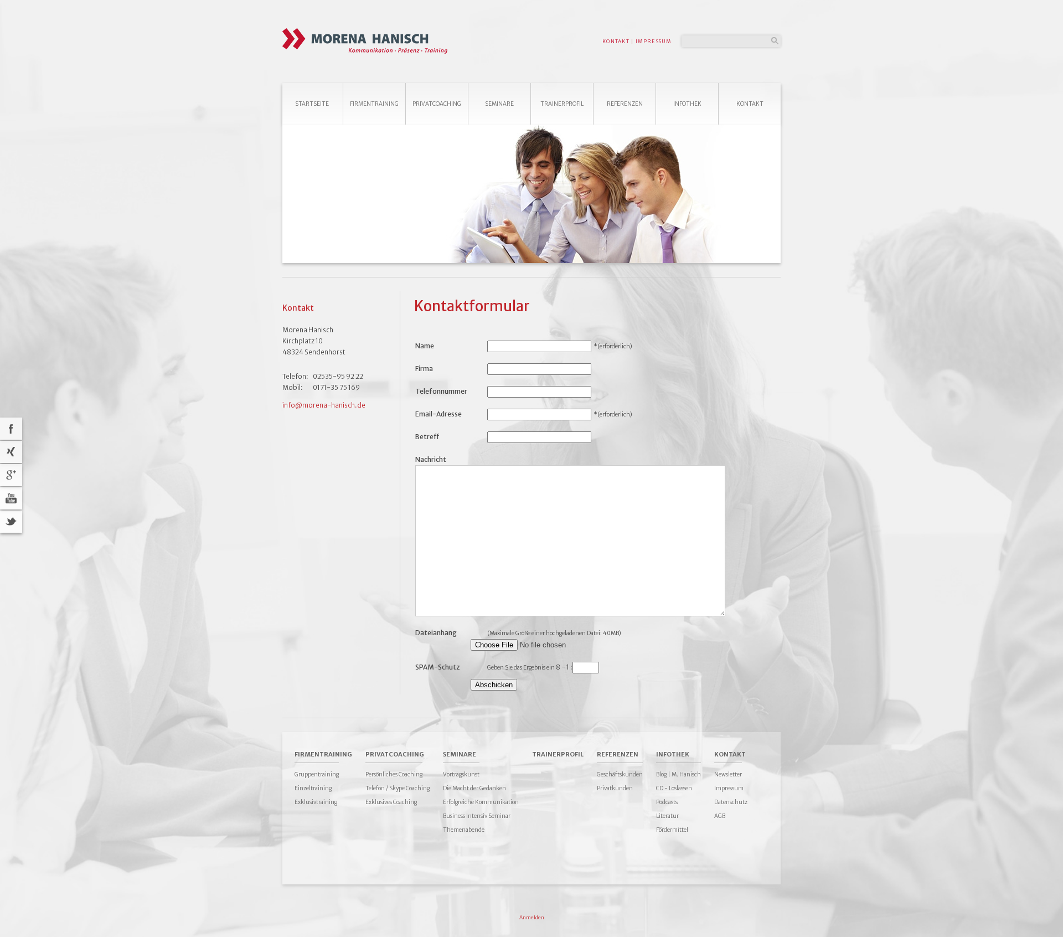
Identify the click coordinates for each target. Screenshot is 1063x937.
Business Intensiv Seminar (476, 816)
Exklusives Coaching (391, 802)
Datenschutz (730, 802)
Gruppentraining (317, 774)
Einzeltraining (313, 788)
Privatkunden (615, 788)
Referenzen (625, 103)
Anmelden (531, 917)
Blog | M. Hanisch (678, 774)
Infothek (687, 103)
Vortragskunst (461, 774)
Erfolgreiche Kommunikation (481, 802)
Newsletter (728, 774)
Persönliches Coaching (393, 774)
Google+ (11, 475)
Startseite (312, 103)
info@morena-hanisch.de (323, 405)
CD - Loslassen (674, 788)
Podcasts (667, 802)
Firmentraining (374, 103)
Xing (11, 452)
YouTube (11, 498)
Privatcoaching (436, 103)
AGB (719, 816)
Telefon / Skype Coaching (397, 788)
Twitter (11, 522)
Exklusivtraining (316, 802)
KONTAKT (615, 41)
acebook (11, 429)
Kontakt (749, 103)
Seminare (499, 103)
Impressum (729, 788)
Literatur (667, 816)
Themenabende (463, 829)
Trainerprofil (562, 103)
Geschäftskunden (620, 774)
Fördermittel (672, 829)
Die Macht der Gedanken (474, 788)
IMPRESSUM (654, 41)
